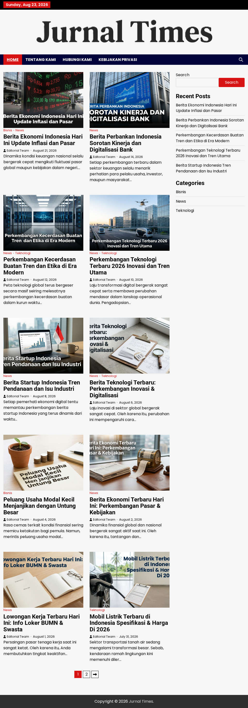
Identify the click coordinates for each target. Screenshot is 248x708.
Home (13, 59)
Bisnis (7, 130)
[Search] (241, 59)
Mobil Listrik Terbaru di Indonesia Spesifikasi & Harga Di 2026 (129, 623)
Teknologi (23, 253)
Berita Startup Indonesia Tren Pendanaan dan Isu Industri (41, 385)
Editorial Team (18, 150)
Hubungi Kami (77, 59)
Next (95, 674)
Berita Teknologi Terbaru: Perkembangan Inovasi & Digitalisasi (123, 389)
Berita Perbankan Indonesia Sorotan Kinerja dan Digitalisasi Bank (126, 143)
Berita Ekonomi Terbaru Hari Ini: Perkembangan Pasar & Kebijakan (127, 506)
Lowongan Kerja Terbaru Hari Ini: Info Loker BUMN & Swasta (41, 623)
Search (182, 75)
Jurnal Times (141, 701)
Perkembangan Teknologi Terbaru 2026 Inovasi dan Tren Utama (130, 266)
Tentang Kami (40, 59)
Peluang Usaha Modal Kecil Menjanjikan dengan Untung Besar (39, 506)
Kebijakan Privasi (118, 59)
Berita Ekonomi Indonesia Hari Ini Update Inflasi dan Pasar (43, 140)
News (20, 130)
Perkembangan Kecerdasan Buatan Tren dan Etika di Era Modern (40, 266)
